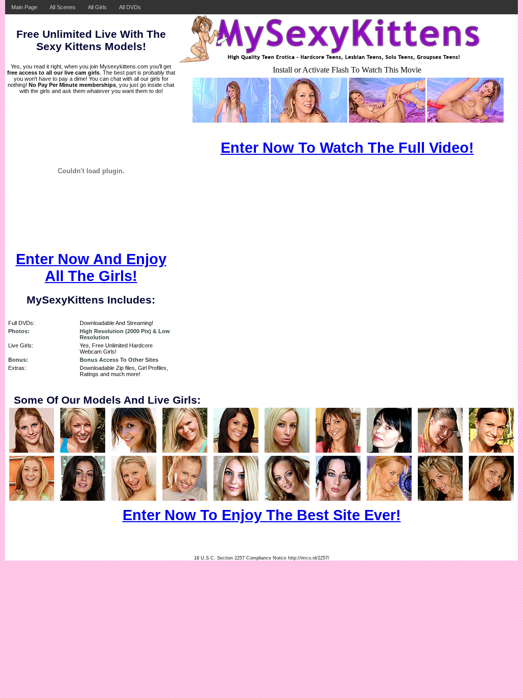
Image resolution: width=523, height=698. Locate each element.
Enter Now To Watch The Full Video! (347, 147)
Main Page (24, 7)
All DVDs (130, 7)
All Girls (97, 7)
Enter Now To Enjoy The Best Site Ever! (262, 515)
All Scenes (63, 7)
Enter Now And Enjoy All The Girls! (91, 267)
